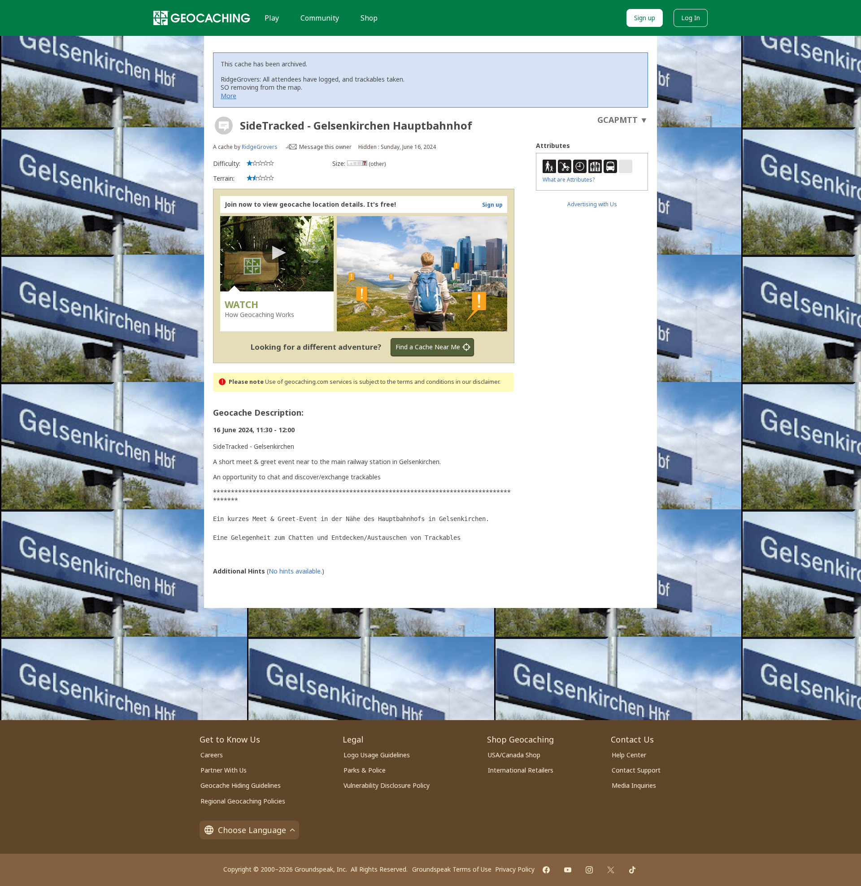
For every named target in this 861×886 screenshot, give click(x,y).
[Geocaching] (201, 18)
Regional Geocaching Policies (242, 801)
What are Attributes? (569, 179)
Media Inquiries (634, 785)
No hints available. (295, 571)
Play (272, 18)
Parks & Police (365, 770)
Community (319, 18)
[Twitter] (610, 869)
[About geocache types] (224, 125)
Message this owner (325, 147)
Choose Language (252, 830)
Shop (369, 18)
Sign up (644, 17)
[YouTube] (567, 869)
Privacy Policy (515, 869)
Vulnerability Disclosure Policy (387, 785)
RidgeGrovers (260, 147)
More (228, 95)
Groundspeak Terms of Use (451, 869)
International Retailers (520, 770)
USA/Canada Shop (514, 755)
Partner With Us (223, 770)
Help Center (629, 755)
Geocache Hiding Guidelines (240, 785)
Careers (211, 755)
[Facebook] (546, 869)
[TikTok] (632, 869)
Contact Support (636, 770)
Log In (690, 17)
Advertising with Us (592, 204)
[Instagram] (589, 869)
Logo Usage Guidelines (377, 755)
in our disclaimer (477, 382)
